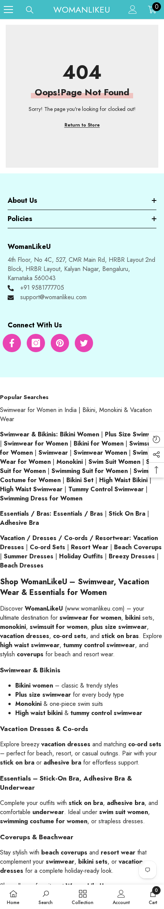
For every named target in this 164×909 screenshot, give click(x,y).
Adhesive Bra (19, 522)
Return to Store (82, 125)
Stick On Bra (127, 513)
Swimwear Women (100, 452)
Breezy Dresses (132, 556)
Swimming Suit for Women (89, 471)
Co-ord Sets (47, 547)
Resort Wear (89, 547)
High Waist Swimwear (31, 489)
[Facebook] (12, 343)
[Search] (29, 9)
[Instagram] (36, 343)
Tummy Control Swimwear (106, 489)
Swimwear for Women (36, 443)
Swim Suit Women (114, 461)
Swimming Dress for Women (41, 498)
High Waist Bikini (123, 480)
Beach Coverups (138, 547)
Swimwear (53, 452)
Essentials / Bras (78, 513)
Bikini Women (79, 434)
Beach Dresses (21, 565)
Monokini (69, 461)
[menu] (8, 9)
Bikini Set (79, 480)
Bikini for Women (99, 443)
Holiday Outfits (81, 556)
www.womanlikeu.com (95, 608)
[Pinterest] (60, 343)
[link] (45, 896)
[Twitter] (84, 343)
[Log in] (133, 9)
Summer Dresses (28, 556)
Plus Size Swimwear (133, 434)
